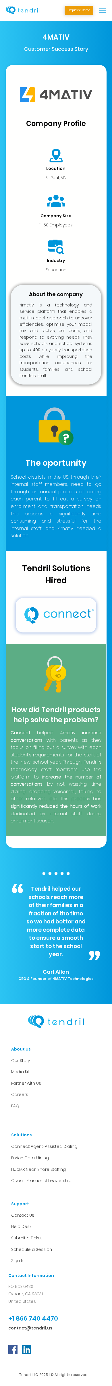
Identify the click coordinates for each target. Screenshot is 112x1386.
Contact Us (22, 1215)
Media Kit (20, 1072)
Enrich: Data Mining (30, 1158)
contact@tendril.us (30, 1328)
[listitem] (56, 615)
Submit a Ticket (26, 1238)
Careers (19, 1094)
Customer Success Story (56, 49)
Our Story (20, 1060)
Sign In (17, 1260)
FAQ (15, 1106)
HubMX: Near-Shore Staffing (38, 1169)
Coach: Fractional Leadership (41, 1180)
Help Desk (21, 1226)
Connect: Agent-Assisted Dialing (44, 1146)
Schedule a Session (31, 1249)
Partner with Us (26, 1083)
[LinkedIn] (26, 1349)
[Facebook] (13, 1349)
